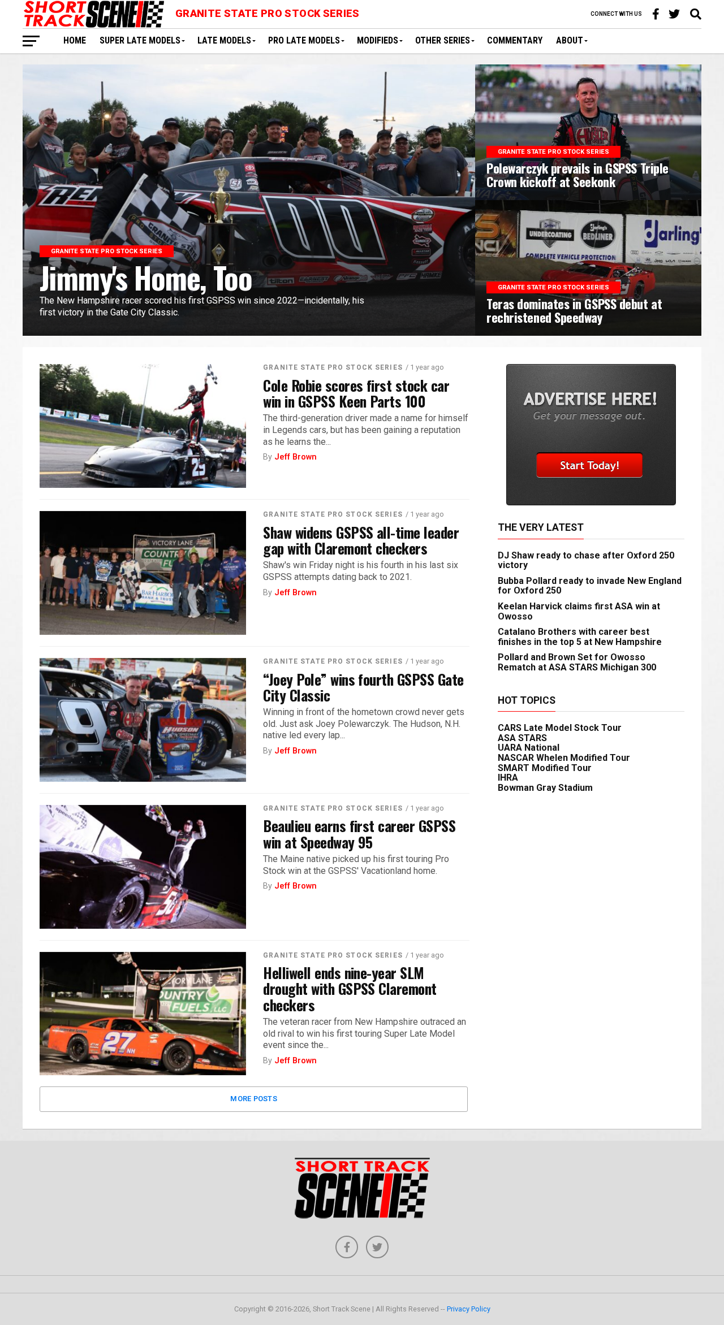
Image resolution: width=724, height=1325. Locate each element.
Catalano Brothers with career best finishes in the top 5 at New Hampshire (580, 636)
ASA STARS (522, 738)
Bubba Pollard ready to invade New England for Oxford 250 (590, 585)
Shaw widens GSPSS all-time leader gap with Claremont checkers (361, 540)
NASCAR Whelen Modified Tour (564, 757)
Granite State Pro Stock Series (333, 367)
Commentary (514, 40)
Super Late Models (140, 40)
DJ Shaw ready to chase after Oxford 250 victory (586, 560)
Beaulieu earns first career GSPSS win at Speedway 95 (359, 833)
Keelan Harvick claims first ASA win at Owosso (579, 611)
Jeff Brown (295, 457)
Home (74, 40)
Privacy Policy (468, 1309)
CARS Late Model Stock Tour (560, 727)
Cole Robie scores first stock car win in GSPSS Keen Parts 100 (356, 393)
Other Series (442, 40)
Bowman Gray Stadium (545, 787)
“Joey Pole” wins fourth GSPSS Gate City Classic (363, 687)
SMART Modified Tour (545, 768)
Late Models (224, 40)
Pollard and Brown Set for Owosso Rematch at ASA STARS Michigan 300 (577, 662)
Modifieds (377, 40)
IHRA (508, 777)
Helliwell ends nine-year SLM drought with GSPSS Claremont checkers (350, 988)
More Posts (253, 1098)
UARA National (528, 747)
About (569, 40)
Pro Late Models (304, 40)
